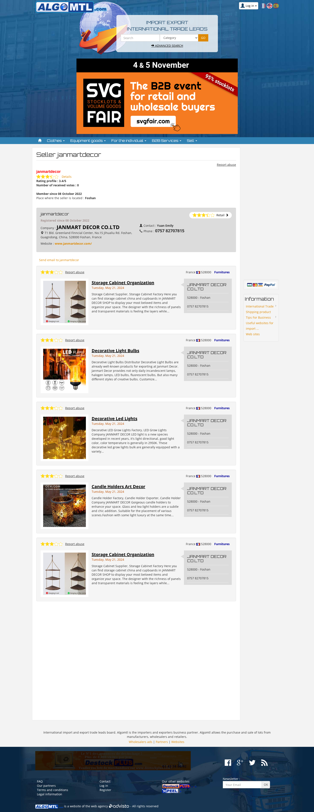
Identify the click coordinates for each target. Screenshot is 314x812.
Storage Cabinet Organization (123, 282)
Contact (105, 781)
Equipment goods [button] (87, 140)
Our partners (46, 786)
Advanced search (168, 46)
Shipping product (258, 312)
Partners (162, 742)
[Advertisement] (136, 661)
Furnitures (222, 272)
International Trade (260, 306)
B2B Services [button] (165, 140)
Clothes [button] (55, 140)
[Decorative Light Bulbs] (64, 370)
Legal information (49, 794)
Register (105, 790)
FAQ (40, 781)
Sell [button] (191, 140)
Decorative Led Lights (114, 418)
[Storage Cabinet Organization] (64, 302)
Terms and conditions (52, 790)
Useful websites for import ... (259, 326)
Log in (104, 786)
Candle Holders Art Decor (118, 486)
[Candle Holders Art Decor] (64, 505)
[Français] (263, 5)
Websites (177, 742)
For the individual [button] (127, 140)
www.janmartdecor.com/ (73, 243)
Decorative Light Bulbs (115, 350)
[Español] (276, 5)
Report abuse (226, 165)
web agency (99, 806)
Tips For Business (258, 317)
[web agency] (119, 806)
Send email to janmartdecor (59, 260)
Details (67, 177)
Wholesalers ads (140, 742)
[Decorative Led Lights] (64, 437)
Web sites (253, 334)
